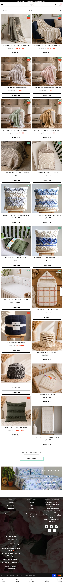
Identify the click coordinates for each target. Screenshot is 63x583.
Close (61, 1)
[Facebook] (46, 526)
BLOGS (51, 521)
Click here (56, 510)
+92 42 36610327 (13, 559)
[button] (29, 11)
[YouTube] (54, 530)
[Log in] (56, 4)
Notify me (47, 317)
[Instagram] (51, 526)
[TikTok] (49, 530)
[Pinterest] (56, 526)
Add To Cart (16, 307)
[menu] (2, 4)
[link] (17, 580)
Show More (31, 458)
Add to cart (16, 53)
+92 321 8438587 (14, 562)
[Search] (7, 5)
